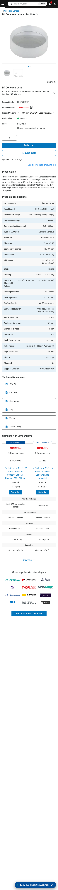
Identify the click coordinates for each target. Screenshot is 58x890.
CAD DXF (13, 392)
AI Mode (42, 4)
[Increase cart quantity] (14, 137)
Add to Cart (15, 492)
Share (50, 82)
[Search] (11, 3)
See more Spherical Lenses (29, 613)
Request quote (29, 153)
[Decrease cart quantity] (4, 137)
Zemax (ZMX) (15, 427)
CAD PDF (13, 384)
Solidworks (14, 401)
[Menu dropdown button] (2, 4)
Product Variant (9, 113)
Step (11, 409)
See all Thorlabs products (40, 165)
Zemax (12, 418)
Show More (27, 560)
